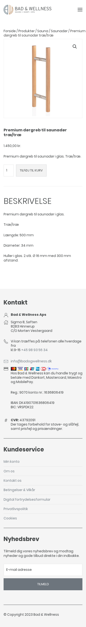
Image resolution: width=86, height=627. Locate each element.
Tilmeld (43, 584)
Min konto (12, 461)
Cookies (10, 518)
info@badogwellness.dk (31, 361)
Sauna (42, 31)
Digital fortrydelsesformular (27, 499)
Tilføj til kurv (31, 170)
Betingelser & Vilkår (19, 489)
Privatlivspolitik (16, 508)
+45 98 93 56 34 (34, 349)
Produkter (26, 31)
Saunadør (59, 31)
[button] (74, 46)
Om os (9, 471)
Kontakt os (13, 480)
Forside (10, 31)
